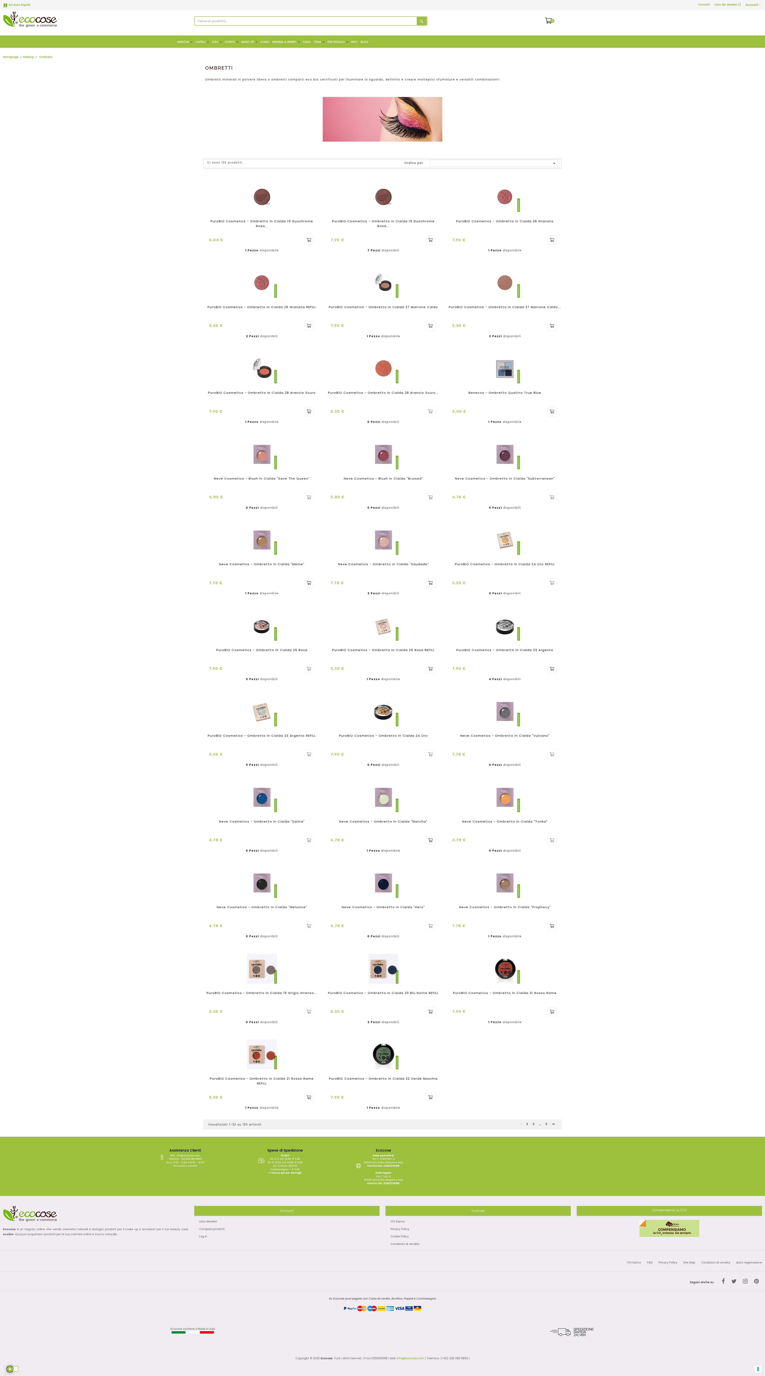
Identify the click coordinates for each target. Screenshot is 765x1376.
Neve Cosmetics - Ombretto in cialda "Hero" (383, 907)
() (728, 5)
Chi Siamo (397, 1221)
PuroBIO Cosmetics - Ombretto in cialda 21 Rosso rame (505, 993)
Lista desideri (208, 1221)
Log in (203, 1236)
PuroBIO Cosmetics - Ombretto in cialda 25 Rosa (262, 650)
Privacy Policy (399, 1229)
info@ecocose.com (410, 1358)
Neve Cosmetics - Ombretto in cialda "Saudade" (383, 564)
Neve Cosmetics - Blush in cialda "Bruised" (383, 478)
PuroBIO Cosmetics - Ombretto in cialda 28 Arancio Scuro (262, 393)
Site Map (689, 1262)
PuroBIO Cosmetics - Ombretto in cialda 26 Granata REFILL (262, 307)
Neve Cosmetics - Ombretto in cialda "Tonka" (505, 821)
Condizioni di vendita (404, 1244)
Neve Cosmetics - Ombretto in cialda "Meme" (262, 564)
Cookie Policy (399, 1236)
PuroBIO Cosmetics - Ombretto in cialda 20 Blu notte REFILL (383, 993)
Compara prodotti (212, 1229)
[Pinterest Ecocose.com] (756, 1281)
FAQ (650, 1262)
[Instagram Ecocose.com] (745, 1281)
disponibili (390, 250)
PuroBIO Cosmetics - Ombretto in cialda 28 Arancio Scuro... (383, 393)
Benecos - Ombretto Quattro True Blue (505, 393)
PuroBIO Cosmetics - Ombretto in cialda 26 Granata (505, 221)
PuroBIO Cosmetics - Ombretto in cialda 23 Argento (504, 650)
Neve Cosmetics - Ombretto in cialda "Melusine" (262, 907)
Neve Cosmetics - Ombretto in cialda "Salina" (262, 821)
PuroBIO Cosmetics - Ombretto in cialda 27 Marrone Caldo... (505, 307)
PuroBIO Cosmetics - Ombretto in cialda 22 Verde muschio (383, 1078)
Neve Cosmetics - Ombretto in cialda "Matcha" (383, 821)
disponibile (269, 250)
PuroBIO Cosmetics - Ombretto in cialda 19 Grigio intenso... (262, 993)
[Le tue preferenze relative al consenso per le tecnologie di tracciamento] (758, 1369)
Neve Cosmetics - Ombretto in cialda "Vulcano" (505, 736)
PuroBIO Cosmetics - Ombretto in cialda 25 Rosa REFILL (383, 650)
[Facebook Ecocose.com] (723, 1281)
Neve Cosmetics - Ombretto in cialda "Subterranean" (505, 478)
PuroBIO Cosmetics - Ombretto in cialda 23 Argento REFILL (262, 736)
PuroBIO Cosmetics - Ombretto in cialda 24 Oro (383, 736)
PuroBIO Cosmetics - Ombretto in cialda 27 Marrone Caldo (383, 307)
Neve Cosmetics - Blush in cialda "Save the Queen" (262, 478)
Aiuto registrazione (749, 1262)
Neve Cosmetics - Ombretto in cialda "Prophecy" (505, 907)
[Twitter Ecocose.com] (734, 1281)
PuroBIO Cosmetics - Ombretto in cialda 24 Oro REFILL (505, 564)
